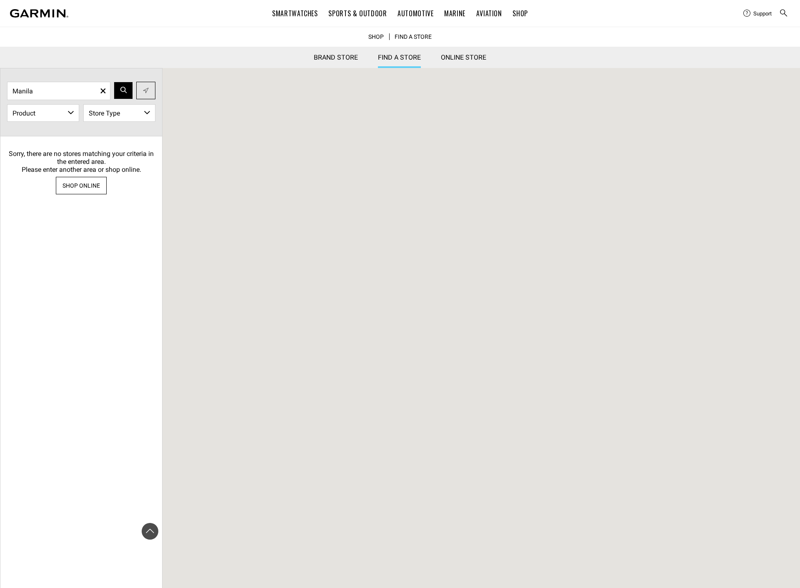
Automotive (415, 13)
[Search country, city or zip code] (123, 90)
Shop (520, 13)
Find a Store (413, 36)
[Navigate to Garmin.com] (39, 13)
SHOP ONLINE (81, 185)
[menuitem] (757, 13)
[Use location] (145, 90)
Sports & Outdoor (357, 13)
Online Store (463, 57)
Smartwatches (295, 13)
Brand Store (336, 57)
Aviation (489, 13)
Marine (454, 13)
